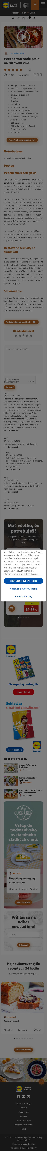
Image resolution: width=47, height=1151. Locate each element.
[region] (23, 575)
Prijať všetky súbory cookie (23, 580)
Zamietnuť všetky (23, 596)
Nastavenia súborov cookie (23, 588)
